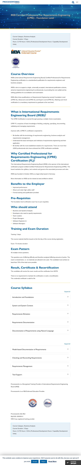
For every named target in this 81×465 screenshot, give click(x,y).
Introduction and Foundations (23, 297)
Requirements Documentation (23, 322)
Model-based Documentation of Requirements (29, 349)
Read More (52, 461)
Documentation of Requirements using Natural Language (33, 330)
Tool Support (17, 374)
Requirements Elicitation (21, 314)
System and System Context (22, 305)
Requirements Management (22, 366)
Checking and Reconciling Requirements (27, 357)
